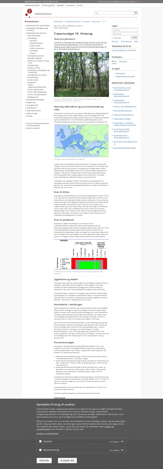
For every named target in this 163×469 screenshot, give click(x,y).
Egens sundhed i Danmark (123, 111)
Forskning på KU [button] (48, 5)
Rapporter (32, 82)
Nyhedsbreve (32, 108)
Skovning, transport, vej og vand (38, 62)
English (132, 2)
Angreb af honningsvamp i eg (124, 115)
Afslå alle (44, 460)
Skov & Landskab (33, 128)
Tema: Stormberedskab (37, 94)
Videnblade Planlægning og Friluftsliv (37, 29)
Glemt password (126, 41)
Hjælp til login (32, 113)
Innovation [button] (70, 5)
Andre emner (33, 80)
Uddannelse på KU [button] (32, 5)
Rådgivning (31, 102)
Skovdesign (32, 38)
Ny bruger (115, 41)
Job (122, 2)
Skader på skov (34, 68)
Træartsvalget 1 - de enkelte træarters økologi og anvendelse (125, 124)
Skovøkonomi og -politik (37, 75)
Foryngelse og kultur (36, 56)
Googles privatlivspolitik (48, 433)
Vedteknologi (33, 65)
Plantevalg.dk (120, 73)
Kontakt (30, 116)
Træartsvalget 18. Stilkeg (122, 119)
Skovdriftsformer (36, 43)
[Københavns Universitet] (28, 13)
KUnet (127, 2)
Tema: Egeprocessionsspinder (37, 86)
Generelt (33, 41)
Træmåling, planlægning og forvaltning (39, 71)
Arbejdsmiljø (33, 77)
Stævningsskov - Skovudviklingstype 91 (121, 95)
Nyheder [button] (60, 5)
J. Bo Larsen (123, 61)
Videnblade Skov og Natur (37, 33)
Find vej (100, 2)
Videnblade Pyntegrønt (35, 100)
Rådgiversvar (33, 97)
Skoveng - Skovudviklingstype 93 (125, 106)
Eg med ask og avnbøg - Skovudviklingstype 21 (122, 130)
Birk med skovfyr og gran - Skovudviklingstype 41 (123, 89)
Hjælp (136, 41)
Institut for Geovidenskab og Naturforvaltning (38, 124)
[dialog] (81, 434)
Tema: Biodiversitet (35, 90)
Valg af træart (35, 46)
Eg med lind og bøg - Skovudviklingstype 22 (121, 136)
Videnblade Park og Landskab (38, 25)
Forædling (34, 51)
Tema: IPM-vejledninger (37, 92)
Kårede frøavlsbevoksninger (125, 76)
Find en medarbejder (112, 2)
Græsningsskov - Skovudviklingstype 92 (121, 101)
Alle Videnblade (34, 36)
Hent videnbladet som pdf (121, 50)
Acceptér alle (67, 460)
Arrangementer (33, 105)
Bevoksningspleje (35, 58)
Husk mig (117, 38)
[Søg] (136, 13)
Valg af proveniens (37, 48)
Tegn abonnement (34, 111)
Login (134, 38)
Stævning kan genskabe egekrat (125, 148)
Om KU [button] (80, 5)
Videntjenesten (33, 21)
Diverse (33, 53)
